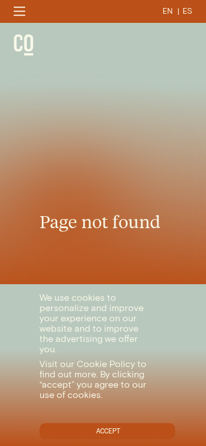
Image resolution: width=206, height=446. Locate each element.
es (187, 11)
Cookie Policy (106, 364)
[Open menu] (19, 11)
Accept (108, 431)
